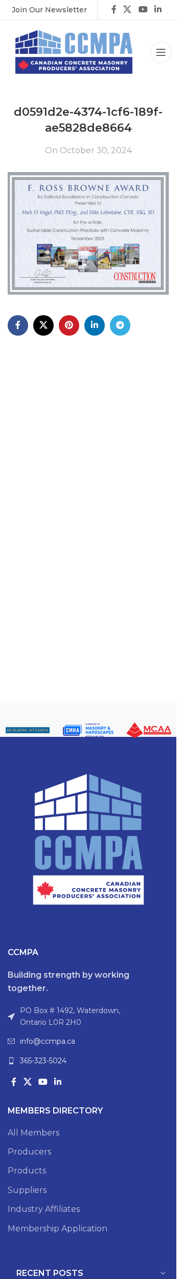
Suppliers (27, 1190)
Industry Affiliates (44, 1209)
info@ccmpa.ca (47, 1041)
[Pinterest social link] (69, 325)
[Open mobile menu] (161, 52)
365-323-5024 (43, 1060)
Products (27, 1170)
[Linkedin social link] (158, 9)
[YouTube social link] (143, 9)
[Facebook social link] (114, 9)
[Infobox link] (49, 9)
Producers (29, 1152)
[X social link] (127, 9)
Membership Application (57, 1228)
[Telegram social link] (120, 325)
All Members (33, 1133)
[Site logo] (74, 51)
